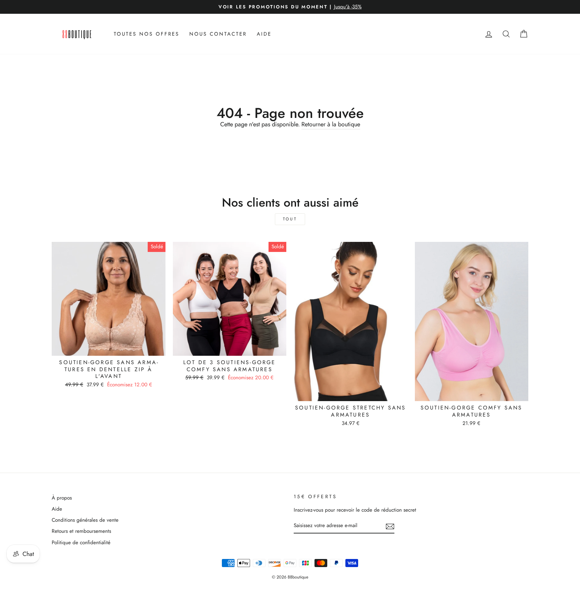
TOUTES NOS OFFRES (146, 34)
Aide (57, 509)
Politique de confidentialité (81, 542)
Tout (290, 219)
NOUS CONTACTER (218, 34)
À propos (62, 498)
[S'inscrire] (390, 526)
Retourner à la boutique (330, 124)
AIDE (264, 34)
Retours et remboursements (81, 531)
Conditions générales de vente (85, 520)
